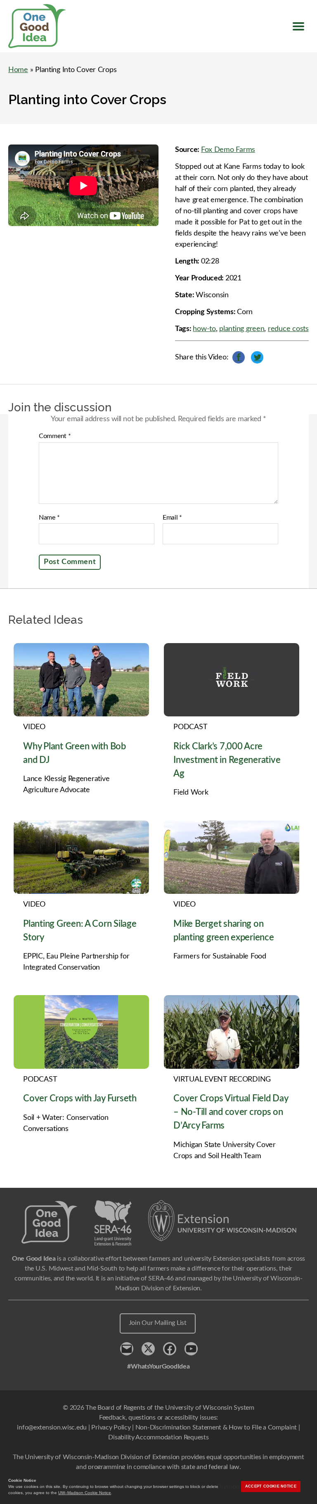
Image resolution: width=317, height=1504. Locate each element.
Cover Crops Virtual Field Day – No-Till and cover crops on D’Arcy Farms (230, 1112)
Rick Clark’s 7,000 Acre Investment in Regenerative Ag (226, 760)
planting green (241, 329)
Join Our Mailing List (158, 1323)
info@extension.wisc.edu (52, 1427)
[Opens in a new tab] (222, 1220)
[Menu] (298, 26)
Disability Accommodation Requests (158, 1437)
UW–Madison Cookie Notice (84, 1492)
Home (18, 70)
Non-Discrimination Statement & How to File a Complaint (216, 1427)
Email (172, 517)
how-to (204, 329)
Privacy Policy (110, 1427)
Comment (55, 436)
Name (49, 517)
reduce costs (288, 329)
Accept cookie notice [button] (270, 1486)
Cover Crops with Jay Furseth (79, 1098)
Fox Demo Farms (228, 150)
